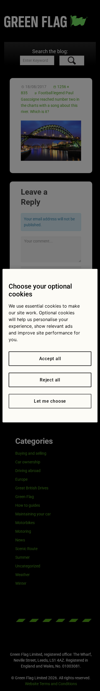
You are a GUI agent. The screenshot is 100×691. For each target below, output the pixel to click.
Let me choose (50, 401)
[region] (50, 345)
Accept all (50, 358)
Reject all (50, 379)
